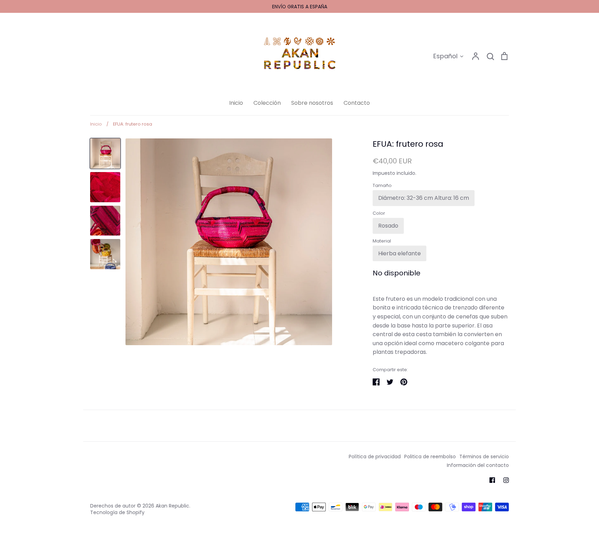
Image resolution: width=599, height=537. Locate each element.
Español (445, 56)
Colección (267, 103)
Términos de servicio (484, 456)
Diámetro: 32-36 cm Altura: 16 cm (423, 198)
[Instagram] (506, 480)
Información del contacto (478, 465)
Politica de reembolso (430, 456)
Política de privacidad (375, 456)
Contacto (357, 103)
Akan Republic (172, 505)
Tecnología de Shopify (117, 512)
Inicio (236, 103)
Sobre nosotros (312, 103)
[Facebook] (492, 480)
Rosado (388, 226)
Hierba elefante (399, 253)
